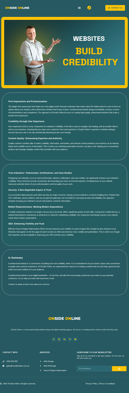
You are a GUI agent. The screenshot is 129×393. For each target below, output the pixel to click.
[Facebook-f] (54, 339)
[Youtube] (75, 339)
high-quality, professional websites (95, 112)
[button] (79, 8)
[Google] (59, 339)
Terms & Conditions (107, 384)
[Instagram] (70, 339)
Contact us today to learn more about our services (28, 284)
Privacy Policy (92, 384)
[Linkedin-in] (65, 339)
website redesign (108, 129)
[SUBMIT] (119, 368)
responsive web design (90, 215)
